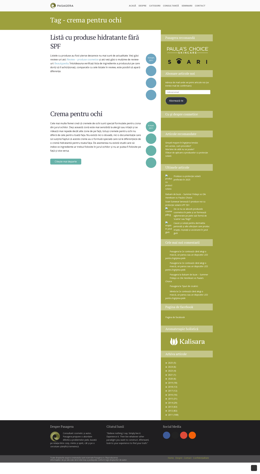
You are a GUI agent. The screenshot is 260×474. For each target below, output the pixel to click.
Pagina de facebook (179, 307)
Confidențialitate (201, 457)
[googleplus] (183, 435)
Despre (142, 5)
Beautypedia (61, 63)
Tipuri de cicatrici (190, 286)
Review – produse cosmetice (83, 59)
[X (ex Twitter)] (175, 435)
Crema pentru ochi (76, 113)
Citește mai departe (66, 161)
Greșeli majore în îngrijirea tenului (181, 142)
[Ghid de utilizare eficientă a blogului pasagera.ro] (169, 125)
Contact (200, 5)
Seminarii (187, 5)
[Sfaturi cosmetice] (61, 5)
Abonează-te (176, 100)
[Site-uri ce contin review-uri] (191, 125)
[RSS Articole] (199, 125)
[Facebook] (166, 435)
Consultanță (171, 5)
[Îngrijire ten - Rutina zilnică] (176, 125)
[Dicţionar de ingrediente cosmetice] (184, 125)
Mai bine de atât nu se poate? (179, 149)
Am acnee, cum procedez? (178, 146)
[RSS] (192, 435)
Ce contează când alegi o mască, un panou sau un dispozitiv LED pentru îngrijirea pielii (186, 255)
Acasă (132, 5)
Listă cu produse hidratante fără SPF (94, 41)
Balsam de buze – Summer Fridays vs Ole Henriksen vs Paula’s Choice (186, 278)
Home (171, 457)
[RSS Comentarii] (206, 125)
